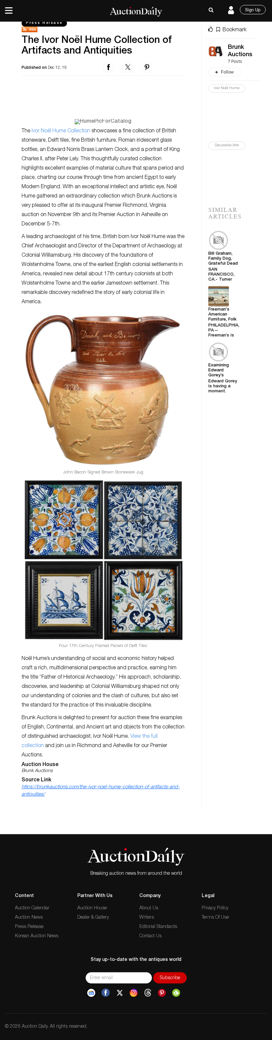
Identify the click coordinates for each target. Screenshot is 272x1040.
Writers (146, 917)
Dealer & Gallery (93, 917)
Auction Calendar (32, 908)
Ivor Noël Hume (226, 88)
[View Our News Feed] (103, 29)
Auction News (29, 917)
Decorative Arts (227, 145)
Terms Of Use (215, 917)
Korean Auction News (36, 936)
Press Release (44, 23)
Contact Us (150, 936)
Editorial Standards (158, 927)
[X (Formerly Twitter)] (119, 992)
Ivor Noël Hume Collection (61, 131)
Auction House (92, 908)
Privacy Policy (215, 908)
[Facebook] (106, 992)
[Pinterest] (162, 992)
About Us (148, 908)
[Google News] (91, 992)
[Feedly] (176, 992)
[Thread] (148, 992)
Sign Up (252, 9)
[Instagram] (134, 992)
